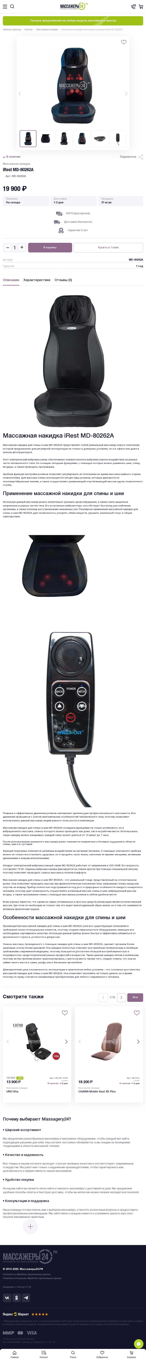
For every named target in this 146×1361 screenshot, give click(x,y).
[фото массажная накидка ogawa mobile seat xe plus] (109, 1041)
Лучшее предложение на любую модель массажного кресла (73, 21)
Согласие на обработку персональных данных (27, 1274)
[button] (19, 93)
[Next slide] (121, 997)
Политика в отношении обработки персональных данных (32, 1278)
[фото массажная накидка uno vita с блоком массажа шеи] (37, 1041)
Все (135, 997)
